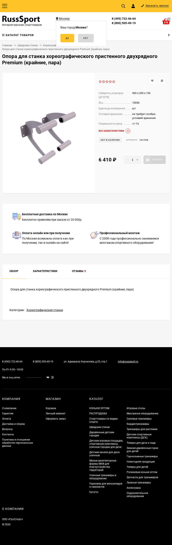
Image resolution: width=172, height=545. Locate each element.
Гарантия (7, 413)
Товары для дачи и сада (141, 442)
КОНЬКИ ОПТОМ (99, 408)
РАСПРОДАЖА (98, 413)
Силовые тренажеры (139, 418)
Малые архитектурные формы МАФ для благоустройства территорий (102, 465)
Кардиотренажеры (138, 424)
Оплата (6, 418)
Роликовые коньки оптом (142, 472)
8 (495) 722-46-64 (124, 18)
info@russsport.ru (128, 361)
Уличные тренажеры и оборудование (102, 477)
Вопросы (7, 429)
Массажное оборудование (142, 413)
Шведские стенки (99, 427)
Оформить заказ (56, 418)
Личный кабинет (55, 413)
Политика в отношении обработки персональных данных (17, 442)
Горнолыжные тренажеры (142, 456)
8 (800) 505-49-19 (124, 23)
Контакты (8, 434)
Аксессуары (134, 487)
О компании (9, 408)
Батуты (93, 492)
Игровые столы (136, 408)
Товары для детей (137, 466)
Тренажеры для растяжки (142, 429)
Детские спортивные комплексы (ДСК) (139, 436)
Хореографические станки (44, 310)
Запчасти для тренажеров (142, 477)
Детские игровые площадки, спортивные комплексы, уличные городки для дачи (106, 443)
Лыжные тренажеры (139, 482)
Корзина (51, 408)
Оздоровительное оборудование (137, 495)
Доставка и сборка (13, 424)
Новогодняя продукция (141, 461)
